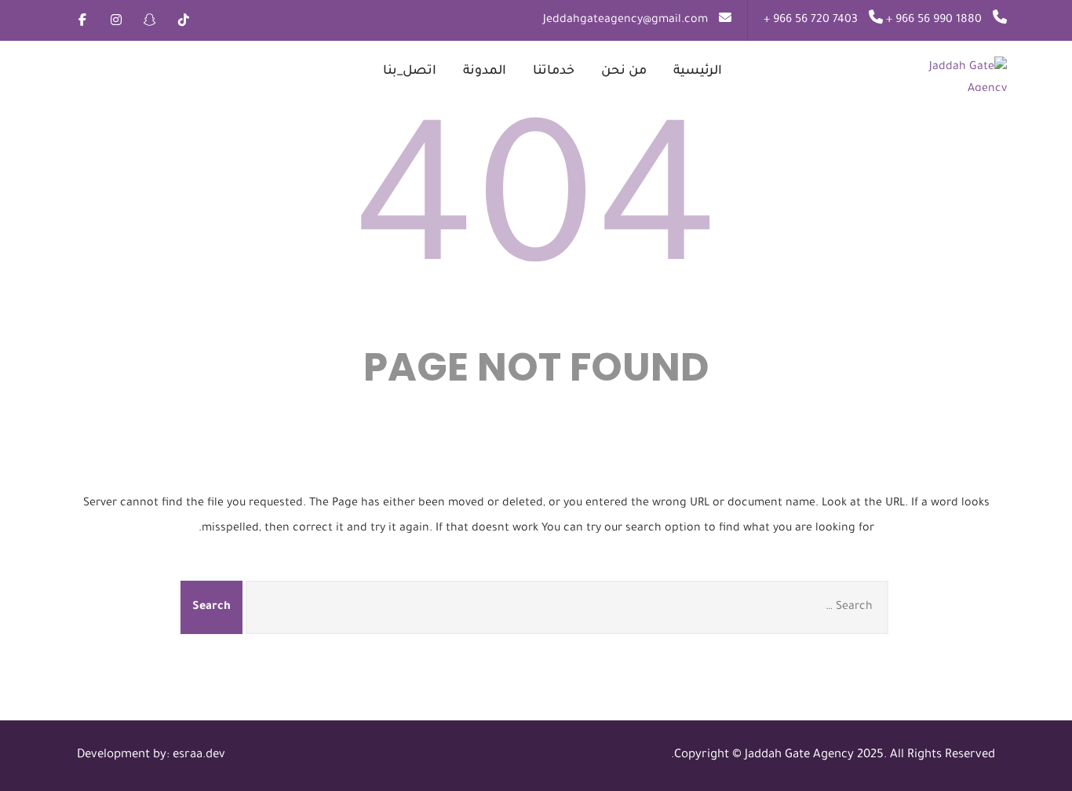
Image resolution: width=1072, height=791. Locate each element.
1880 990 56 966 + (932, 20)
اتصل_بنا (409, 71)
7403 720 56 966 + (811, 20)
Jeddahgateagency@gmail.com (625, 20)
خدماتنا (553, 71)
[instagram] (115, 19)
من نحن (624, 71)
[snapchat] (149, 19)
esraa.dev (199, 755)
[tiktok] (183, 19)
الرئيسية (697, 71)
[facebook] (82, 19)
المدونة (484, 71)
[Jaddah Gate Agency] (922, 73)
